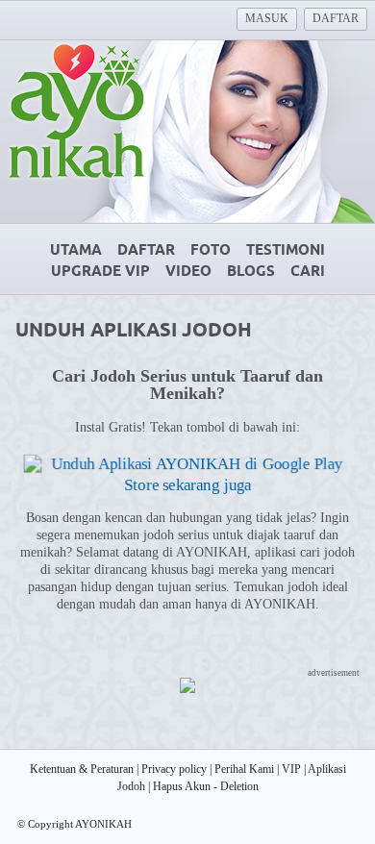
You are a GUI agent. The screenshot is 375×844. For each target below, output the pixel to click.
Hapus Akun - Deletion (206, 786)
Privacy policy (174, 769)
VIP (291, 769)
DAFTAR (335, 18)
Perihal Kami (244, 769)
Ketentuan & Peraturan (82, 769)
